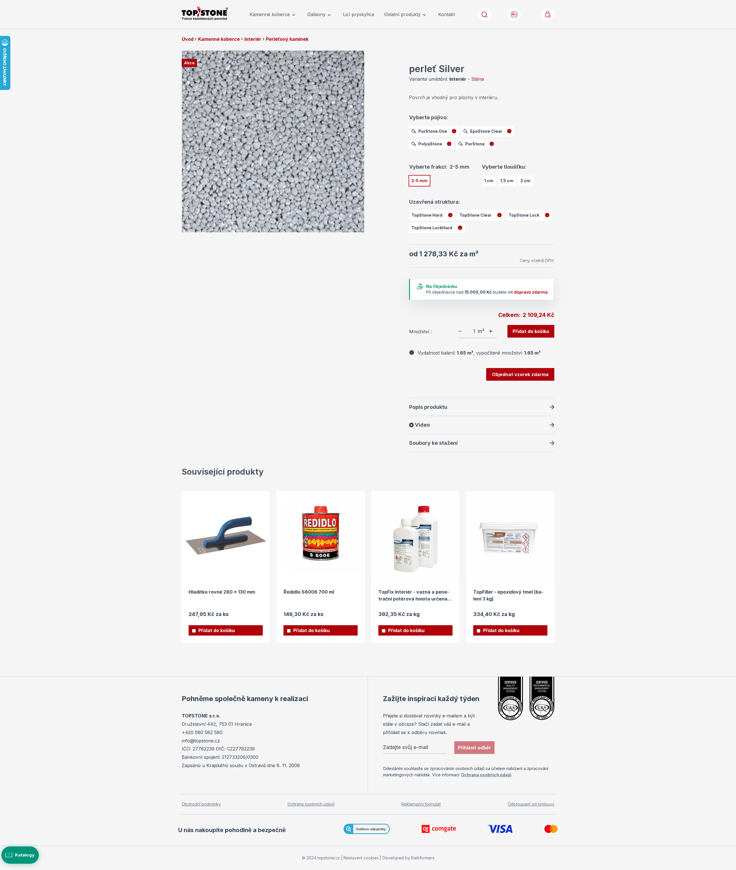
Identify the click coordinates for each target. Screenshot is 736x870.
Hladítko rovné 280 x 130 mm (222, 592)
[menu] (352, 14)
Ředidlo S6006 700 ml (308, 592)
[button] (514, 14)
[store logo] (213, 13)
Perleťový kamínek (287, 39)
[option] (434, 131)
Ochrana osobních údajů (486, 774)
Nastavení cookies (361, 857)
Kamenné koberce (219, 39)
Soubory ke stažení (433, 443)
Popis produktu (428, 407)
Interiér (253, 39)
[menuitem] (273, 14)
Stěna (477, 79)
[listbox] (481, 138)
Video (422, 425)
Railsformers (422, 857)
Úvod (188, 39)
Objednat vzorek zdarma (520, 374)
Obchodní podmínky (201, 804)
